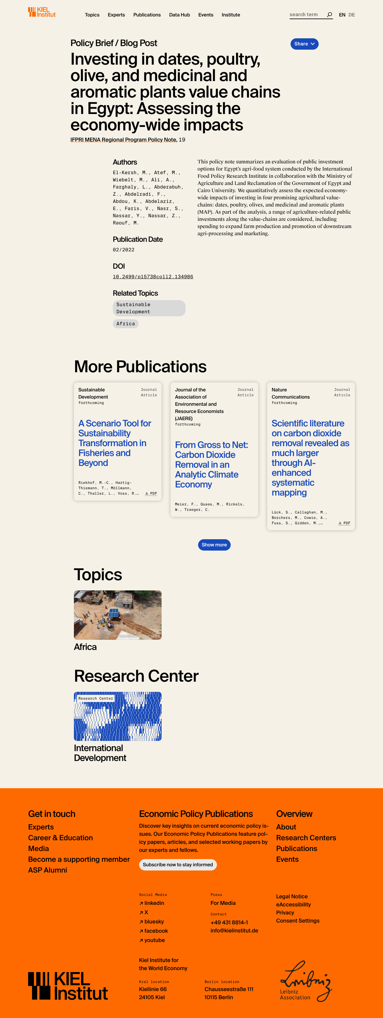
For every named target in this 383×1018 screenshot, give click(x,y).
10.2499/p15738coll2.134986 (153, 277)
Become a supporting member (79, 859)
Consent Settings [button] (298, 920)
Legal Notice (292, 896)
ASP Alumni (47, 870)
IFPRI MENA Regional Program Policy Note (123, 139)
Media (38, 848)
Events (287, 859)
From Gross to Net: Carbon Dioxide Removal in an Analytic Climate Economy (211, 464)
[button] (92, 15)
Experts (41, 827)
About (286, 827)
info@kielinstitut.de (234, 930)
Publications (296, 848)
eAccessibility (293, 904)
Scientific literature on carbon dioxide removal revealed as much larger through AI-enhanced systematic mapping (310, 458)
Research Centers (306, 838)
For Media (223, 903)
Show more (214, 545)
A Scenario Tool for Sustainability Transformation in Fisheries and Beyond (114, 443)
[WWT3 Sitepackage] (50, 12)
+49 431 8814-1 (229, 922)
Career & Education (60, 838)
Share (301, 44)
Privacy (285, 912)
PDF (153, 493)
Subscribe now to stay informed (178, 864)
